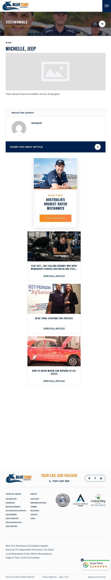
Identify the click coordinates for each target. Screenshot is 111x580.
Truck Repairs (11, 514)
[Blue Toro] (15, 5)
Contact (34, 514)
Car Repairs (10, 502)
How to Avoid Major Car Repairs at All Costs (54, 372)
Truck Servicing (12, 518)
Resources (34, 510)
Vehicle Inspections (14, 522)
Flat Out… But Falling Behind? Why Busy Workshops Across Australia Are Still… (54, 267)
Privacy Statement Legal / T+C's (55, 577)
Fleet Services (11, 526)
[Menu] (106, 6)
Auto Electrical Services (16, 510)
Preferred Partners (38, 502)
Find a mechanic (56, 218)
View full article (54, 276)
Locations (34, 498)
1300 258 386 (60, 481)
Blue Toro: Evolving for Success (54, 318)
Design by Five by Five (96, 577)
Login (32, 518)
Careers (33, 506)
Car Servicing (11, 498)
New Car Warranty (13, 506)
